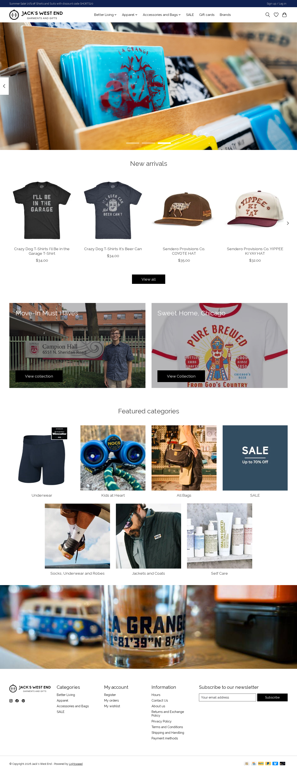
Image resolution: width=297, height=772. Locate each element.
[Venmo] (275, 764)
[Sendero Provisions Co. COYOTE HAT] (184, 210)
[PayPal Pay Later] (268, 764)
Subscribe (272, 697)
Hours (156, 695)
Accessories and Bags (73, 706)
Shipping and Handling (168, 732)
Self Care (219, 573)
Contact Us (160, 700)
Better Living (66, 695)
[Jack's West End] (36, 15)
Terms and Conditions (167, 727)
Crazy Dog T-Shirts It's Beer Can (113, 248)
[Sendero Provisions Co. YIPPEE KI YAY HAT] (255, 210)
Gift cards (207, 15)
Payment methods (165, 738)
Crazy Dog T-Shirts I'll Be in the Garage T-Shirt (42, 251)
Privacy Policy (162, 721)
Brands (225, 15)
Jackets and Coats (148, 573)
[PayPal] (261, 764)
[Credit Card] (254, 764)
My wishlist (112, 706)
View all (149, 279)
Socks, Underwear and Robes (77, 573)
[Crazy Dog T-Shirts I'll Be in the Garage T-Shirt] (41, 210)
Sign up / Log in (276, 3)
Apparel (62, 700)
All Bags (184, 495)
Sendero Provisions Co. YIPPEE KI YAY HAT (255, 251)
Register (110, 695)
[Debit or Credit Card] (282, 764)
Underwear (42, 495)
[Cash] (246, 764)
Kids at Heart (113, 495)
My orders (111, 700)
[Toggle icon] (268, 15)
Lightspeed (76, 763)
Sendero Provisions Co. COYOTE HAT (184, 251)
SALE (190, 15)
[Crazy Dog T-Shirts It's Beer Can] (112, 210)
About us (158, 706)
